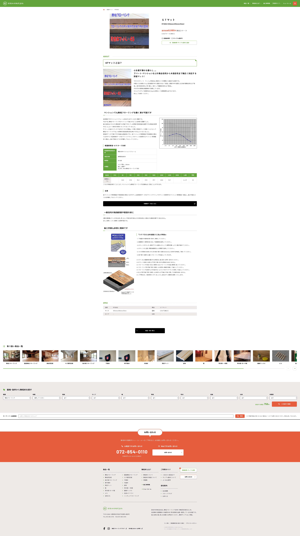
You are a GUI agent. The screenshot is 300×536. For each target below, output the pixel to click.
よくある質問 (167, 480)
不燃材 (126, 480)
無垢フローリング (110, 474)
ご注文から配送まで (169, 474)
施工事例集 (266, 3)
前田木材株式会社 (13, 3)
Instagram (109, 528)
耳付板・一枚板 (128, 488)
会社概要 (165, 491)
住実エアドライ (129, 493)
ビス (106, 493)
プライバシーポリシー (191, 523)
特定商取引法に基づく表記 (177, 523)
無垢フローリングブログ (118, 528)
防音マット (110, 9)
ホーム (104, 9)
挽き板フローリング (111, 480)
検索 (241, 416)
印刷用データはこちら (150, 203)
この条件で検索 (285, 404)
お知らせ (165, 496)
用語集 (145, 480)
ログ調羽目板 (128, 477)
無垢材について (148, 474)
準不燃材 (107, 482)
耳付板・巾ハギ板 (110, 490)
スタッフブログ (167, 493)
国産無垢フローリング (131, 474)
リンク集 (166, 523)
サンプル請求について (169, 477)
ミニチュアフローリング (131, 496)
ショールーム (287, 3)
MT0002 (117, 9)
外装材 (126, 482)
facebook (104, 528)
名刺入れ (107, 496)
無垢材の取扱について (150, 477)
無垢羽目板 (108, 477)
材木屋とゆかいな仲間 (134, 528)
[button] (294, 368)
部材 (125, 485)
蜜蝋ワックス (128, 490)
